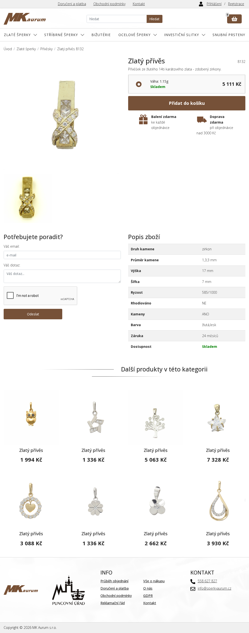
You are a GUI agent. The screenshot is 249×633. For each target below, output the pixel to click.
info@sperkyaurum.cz (214, 588)
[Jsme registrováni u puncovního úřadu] (68, 589)
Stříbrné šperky (61, 34)
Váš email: (11, 246)
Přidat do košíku (187, 103)
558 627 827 (207, 581)
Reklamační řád (112, 603)
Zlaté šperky (17, 34)
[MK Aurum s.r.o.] (21, 589)
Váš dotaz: (12, 265)
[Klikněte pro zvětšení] (62, 115)
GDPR (148, 595)
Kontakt (139, 3)
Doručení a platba (72, 3)
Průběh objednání (114, 581)
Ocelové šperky (134, 34)
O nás (147, 588)
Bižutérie (101, 34)
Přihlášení (214, 3)
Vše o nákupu (154, 581)
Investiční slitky (181, 34)
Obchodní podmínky (109, 3)
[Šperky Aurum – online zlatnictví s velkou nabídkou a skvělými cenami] (25, 19)
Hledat (154, 19)
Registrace (236, 3)
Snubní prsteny (229, 34)
